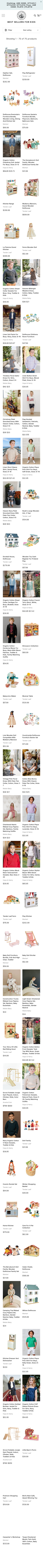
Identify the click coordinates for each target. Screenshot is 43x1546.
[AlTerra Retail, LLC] (21, 15)
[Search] (35, 15)
